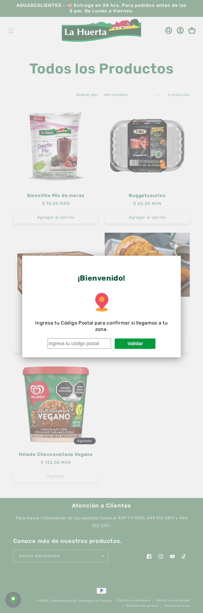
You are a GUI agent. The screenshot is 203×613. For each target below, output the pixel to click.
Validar (135, 343)
